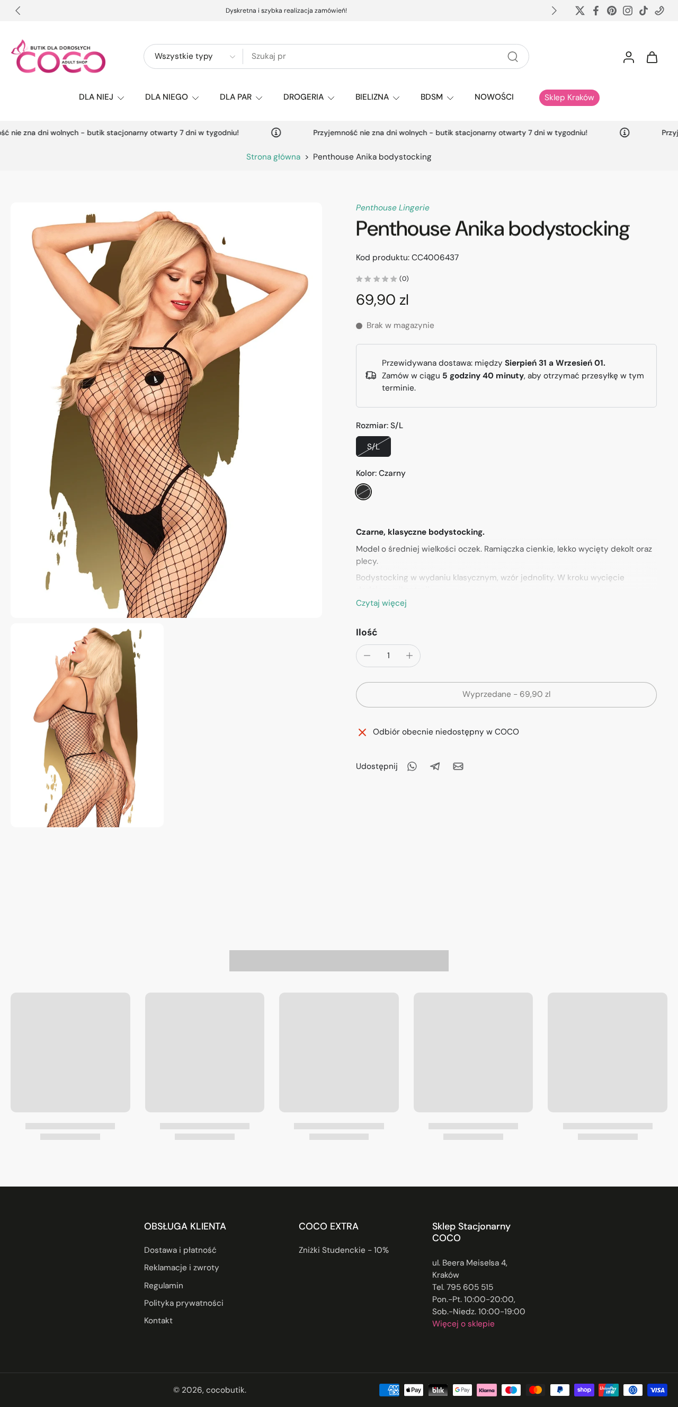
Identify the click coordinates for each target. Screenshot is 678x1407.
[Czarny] (363, 491)
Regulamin (163, 1285)
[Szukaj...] (512, 56)
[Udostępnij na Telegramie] (435, 766)
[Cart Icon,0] (651, 56)
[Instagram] (628, 10)
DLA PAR (236, 97)
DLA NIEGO (166, 97)
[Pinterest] (612, 10)
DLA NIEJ (96, 97)
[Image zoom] (166, 410)
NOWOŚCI (494, 97)
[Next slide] (554, 10)
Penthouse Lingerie (393, 207)
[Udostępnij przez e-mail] (458, 766)
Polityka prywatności (184, 1303)
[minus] (367, 655)
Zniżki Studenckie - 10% (344, 1250)
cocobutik (225, 1389)
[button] (506, 694)
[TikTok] (644, 10)
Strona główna (273, 157)
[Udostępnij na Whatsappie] (411, 766)
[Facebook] (596, 10)
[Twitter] (580, 10)
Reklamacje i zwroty (181, 1267)
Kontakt (158, 1320)
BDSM (432, 97)
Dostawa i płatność (180, 1250)
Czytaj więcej (381, 603)
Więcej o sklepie (463, 1323)
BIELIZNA (372, 97)
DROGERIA (303, 97)
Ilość (367, 632)
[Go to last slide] (18, 10)
